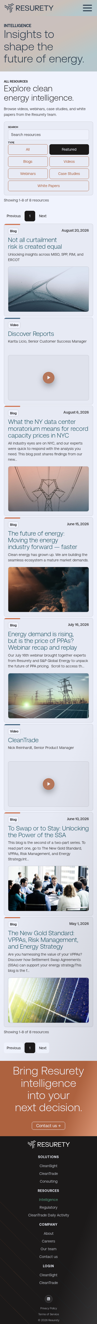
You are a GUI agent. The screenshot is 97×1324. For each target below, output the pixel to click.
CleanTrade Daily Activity (48, 1215)
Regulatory (48, 1207)
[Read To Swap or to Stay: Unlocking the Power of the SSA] (48, 888)
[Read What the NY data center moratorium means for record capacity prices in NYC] (48, 488)
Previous (14, 216)
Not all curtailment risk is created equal (35, 243)
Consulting (48, 1181)
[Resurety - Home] (29, 8)
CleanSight (48, 1166)
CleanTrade (23, 740)
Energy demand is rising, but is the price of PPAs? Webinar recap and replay (42, 640)
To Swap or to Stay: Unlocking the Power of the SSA (48, 832)
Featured (69, 149)
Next (43, 216)
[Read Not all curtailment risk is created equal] (48, 289)
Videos (69, 161)
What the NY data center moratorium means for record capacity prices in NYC (48, 428)
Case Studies (69, 174)
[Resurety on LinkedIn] (49, 1299)
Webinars (28, 174)
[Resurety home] (48, 1144)
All (28, 149)
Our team (48, 1249)
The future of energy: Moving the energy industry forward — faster (42, 540)
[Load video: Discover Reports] (48, 377)
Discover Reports (31, 333)
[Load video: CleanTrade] (48, 784)
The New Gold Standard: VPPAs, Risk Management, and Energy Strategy (43, 939)
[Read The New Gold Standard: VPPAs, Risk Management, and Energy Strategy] (48, 1000)
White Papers (49, 186)
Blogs (27, 161)
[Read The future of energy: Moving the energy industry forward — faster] (48, 589)
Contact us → (48, 1125)
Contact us (48, 1257)
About (49, 1233)
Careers (48, 1241)
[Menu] (87, 8)
